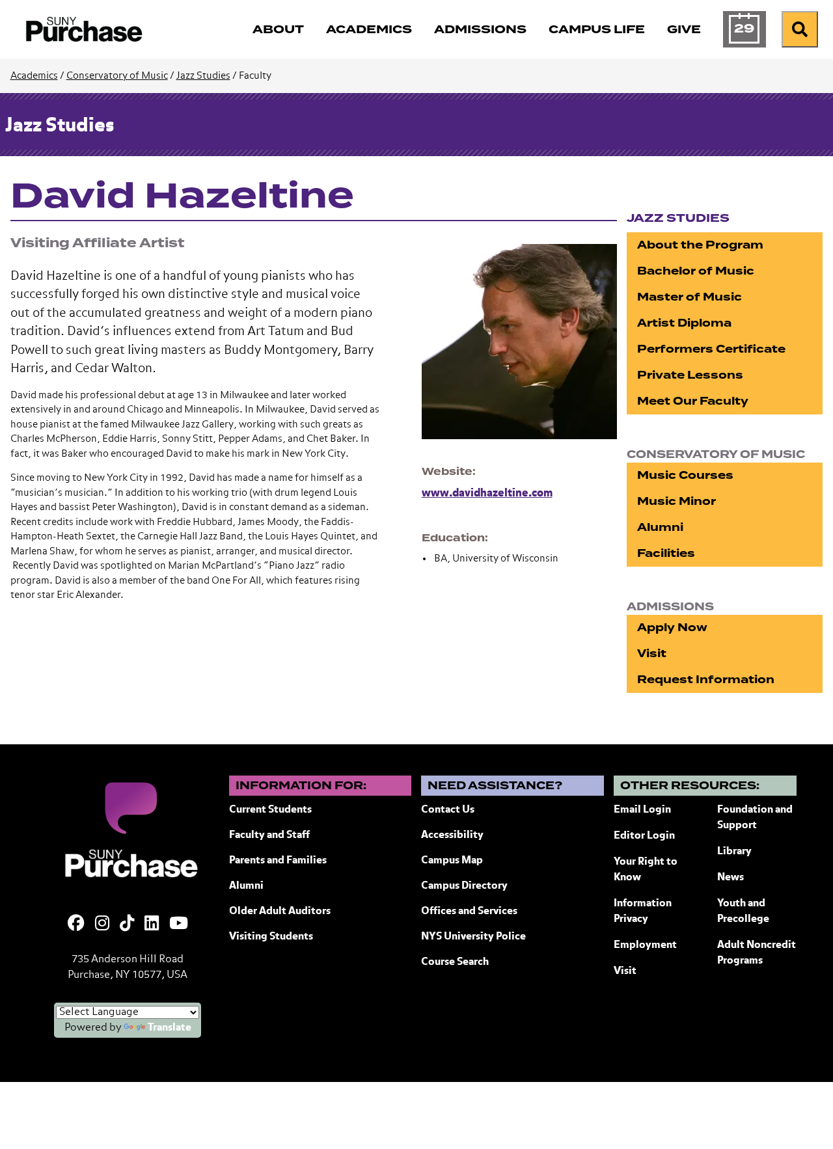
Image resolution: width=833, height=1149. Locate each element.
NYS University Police (473, 937)
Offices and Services (469, 911)
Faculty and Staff (269, 835)
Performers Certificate (711, 349)
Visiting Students (271, 937)
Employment (645, 945)
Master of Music (689, 297)
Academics (34, 76)
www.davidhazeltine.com (487, 493)
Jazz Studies (203, 76)
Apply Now (672, 627)
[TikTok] (127, 924)
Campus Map (452, 861)
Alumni (660, 527)
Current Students (270, 810)
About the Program (700, 245)
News (730, 877)
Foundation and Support (755, 818)
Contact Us (447, 810)
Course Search (455, 962)
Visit (651, 653)
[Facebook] (76, 924)
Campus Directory (464, 886)
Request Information (705, 679)
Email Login (642, 810)
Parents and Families (278, 861)
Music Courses (685, 475)
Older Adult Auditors (280, 911)
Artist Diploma (684, 323)
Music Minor (676, 501)
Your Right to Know (645, 870)
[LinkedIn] (152, 924)
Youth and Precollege (743, 912)
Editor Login (644, 836)
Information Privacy (643, 912)
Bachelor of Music (695, 271)
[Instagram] (102, 924)
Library (734, 851)
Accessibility (452, 835)
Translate (169, 1028)
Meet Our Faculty (692, 401)
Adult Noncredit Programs (756, 953)
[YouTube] (178, 924)
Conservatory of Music (117, 76)
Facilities (666, 553)
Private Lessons (690, 375)
